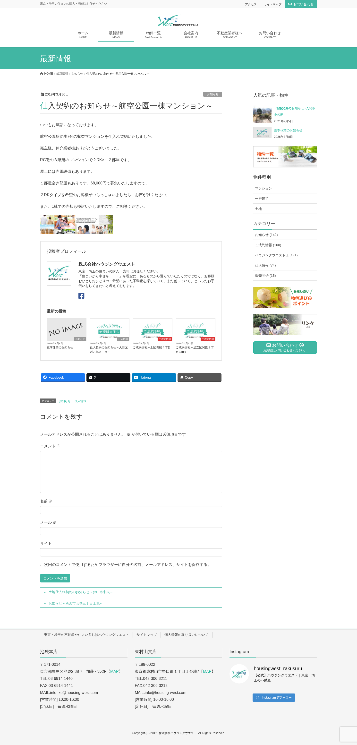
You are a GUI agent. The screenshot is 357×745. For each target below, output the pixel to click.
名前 (46, 501)
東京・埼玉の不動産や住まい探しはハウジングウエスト (86, 635)
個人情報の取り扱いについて (186, 635)
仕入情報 (123, 339)
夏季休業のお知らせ (60, 347)
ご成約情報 (165, 339)
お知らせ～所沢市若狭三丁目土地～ (76, 603)
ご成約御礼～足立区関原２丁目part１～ (195, 350)
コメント (50, 446)
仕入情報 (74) (265, 265)
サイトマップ (272, 4)
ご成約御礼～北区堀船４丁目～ (152, 350)
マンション (263, 188)
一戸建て (262, 198)
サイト (46, 543)
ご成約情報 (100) (268, 245)
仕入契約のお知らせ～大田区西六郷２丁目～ (109, 350)
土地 (258, 209)
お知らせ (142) (266, 235)
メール (48, 522)
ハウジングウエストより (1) (276, 255)
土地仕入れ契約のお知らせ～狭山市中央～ (81, 592)
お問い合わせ (303, 4)
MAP (114, 671)
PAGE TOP (344, 718)
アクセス (251, 4)
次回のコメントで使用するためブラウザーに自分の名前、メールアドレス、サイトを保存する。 (127, 565)
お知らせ (213, 94)
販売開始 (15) (265, 275)
